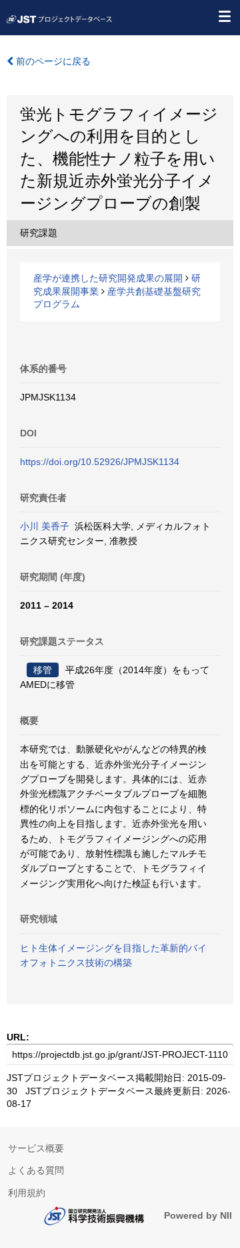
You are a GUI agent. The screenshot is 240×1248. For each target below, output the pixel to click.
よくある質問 (36, 1170)
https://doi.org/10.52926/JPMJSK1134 (99, 461)
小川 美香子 (44, 526)
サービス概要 (36, 1148)
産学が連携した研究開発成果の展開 (108, 278)
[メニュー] (224, 16)
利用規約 (26, 1192)
